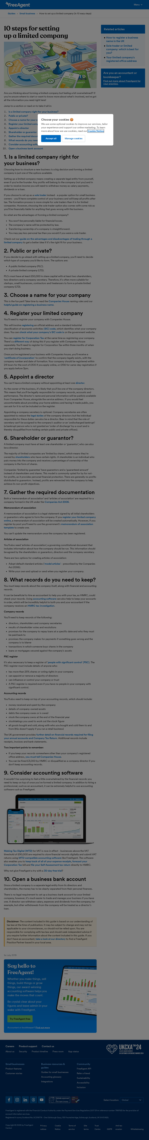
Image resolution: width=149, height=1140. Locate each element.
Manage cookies (73, 138)
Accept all (51, 138)
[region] (75, 130)
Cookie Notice (96, 130)
